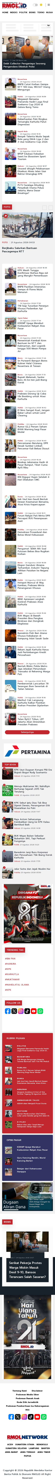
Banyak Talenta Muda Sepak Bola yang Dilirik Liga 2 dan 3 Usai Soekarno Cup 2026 (34, 139)
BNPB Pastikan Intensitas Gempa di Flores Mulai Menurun (31, 290)
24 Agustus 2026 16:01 (35, 580)
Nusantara (22, 79)
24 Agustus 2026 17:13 (35, 375)
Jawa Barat (11, 1452)
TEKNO (40, 12)
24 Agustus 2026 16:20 (35, 497)
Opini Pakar (23, 318)
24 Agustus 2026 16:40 (37, 424)
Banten (45, 1448)
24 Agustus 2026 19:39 (30, 116)
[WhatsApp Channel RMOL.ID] (40, 1011)
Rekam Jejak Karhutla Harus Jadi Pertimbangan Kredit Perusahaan (33, 652)
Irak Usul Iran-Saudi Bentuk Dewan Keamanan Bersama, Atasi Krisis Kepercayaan (33, 502)
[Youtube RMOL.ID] (34, 1011)
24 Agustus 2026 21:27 (25, 1258)
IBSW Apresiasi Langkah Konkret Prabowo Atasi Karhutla (31, 602)
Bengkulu (42, 1444)
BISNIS (32, 12)
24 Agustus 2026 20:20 (31, 82)
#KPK (8, 969)
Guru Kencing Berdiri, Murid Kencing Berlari (31, 1159)
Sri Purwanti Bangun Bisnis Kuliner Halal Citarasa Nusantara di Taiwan (32, 363)
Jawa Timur (43, 1452)
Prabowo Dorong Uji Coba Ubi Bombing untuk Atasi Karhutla (32, 396)
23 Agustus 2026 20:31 (30, 795)
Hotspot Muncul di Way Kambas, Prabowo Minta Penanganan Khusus (31, 585)
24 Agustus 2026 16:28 (30, 460)
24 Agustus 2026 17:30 (30, 338)
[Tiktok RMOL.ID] (27, 1011)
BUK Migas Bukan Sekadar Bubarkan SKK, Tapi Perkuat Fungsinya (29, 839)
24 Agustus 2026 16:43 (35, 391)
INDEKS (13, 12)
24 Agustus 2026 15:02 (30, 717)
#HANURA (10, 964)
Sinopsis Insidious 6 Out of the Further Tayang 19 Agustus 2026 (31, 1093)
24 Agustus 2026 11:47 (30, 811)
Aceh (10, 1444)
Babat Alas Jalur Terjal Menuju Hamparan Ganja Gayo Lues (30, 1126)
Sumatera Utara (24, 1444)
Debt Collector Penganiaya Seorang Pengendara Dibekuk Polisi (24, 65)
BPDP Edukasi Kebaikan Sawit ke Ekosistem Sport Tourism (32, 157)
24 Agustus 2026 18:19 (39, 284)
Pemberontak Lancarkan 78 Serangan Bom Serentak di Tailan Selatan (33, 686)
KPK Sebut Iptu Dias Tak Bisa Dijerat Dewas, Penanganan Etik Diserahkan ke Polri (32, 806)
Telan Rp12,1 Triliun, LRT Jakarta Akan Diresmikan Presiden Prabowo (31, 722)
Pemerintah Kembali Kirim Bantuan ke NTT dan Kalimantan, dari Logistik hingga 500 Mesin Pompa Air (32, 346)
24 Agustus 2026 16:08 (35, 546)
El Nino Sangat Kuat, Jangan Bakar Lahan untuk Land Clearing (34, 413)
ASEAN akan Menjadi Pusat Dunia (31, 1103)
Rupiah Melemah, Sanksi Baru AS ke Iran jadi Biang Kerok (32, 380)
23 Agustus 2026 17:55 (30, 861)
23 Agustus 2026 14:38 (30, 828)
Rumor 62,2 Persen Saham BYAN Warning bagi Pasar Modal (32, 429)
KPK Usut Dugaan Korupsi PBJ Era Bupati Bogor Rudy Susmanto (33, 771)
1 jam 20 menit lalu (19, 60)
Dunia (20, 497)
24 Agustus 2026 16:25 (39, 474)
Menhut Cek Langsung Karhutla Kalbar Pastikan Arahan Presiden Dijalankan (33, 703)
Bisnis (20, 358)
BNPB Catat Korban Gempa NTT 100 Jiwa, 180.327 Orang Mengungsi (34, 87)
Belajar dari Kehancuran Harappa (29, 1170)
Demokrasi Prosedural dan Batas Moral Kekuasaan (32, 533)
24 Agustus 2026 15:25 (35, 681)
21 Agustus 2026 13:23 (29, 844)
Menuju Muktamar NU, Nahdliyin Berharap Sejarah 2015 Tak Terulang (32, 789)
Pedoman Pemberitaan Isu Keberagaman (27, 1406)
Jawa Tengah (27, 1452)
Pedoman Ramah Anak (27, 1398)
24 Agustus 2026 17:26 (35, 358)
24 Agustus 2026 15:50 (35, 597)
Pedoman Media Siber (27, 1394)
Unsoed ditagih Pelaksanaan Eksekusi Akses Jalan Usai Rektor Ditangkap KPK (34, 171)
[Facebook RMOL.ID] (8, 1011)
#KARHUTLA (12, 974)
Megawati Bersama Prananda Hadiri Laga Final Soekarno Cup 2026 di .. (33, 1050)
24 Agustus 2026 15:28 (35, 647)
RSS (27, 1409)
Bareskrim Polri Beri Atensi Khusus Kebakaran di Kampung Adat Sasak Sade (33, 636)
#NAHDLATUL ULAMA (17, 984)
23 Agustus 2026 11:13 (30, 776)
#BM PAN (10, 958)
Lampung (34, 1448)
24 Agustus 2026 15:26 (36, 664)
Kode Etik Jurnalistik (27, 1402)
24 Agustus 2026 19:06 (30, 151)
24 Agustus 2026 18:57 (36, 166)
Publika (21, 424)
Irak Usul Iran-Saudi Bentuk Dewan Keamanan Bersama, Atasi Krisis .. (32, 1082)
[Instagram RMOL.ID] (21, 1011)
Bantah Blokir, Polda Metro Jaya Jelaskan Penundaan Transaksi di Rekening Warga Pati (34, 670)
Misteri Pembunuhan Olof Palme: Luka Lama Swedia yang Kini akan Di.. (33, 1115)
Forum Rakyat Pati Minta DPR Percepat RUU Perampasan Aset (34, 518)
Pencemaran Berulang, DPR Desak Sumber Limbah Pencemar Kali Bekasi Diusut (33, 446)
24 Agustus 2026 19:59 (35, 96)
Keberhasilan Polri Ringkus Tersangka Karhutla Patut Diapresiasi (32, 122)
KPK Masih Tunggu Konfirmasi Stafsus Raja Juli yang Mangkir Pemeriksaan (33, 273)
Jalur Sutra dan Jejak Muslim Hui (32, 869)
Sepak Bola (23, 131)
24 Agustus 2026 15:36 (35, 613)
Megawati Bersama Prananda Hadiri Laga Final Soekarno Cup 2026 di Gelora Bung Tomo (33, 103)
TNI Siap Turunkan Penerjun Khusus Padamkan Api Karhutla (33, 309)
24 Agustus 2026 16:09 (36, 530)
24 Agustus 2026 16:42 (35, 408)
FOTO (7, 207)
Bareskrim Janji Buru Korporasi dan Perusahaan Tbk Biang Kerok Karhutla (33, 855)
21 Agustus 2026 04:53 (23, 242)
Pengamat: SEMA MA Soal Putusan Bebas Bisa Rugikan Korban (33, 551)
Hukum (21, 166)
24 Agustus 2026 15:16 (35, 698)
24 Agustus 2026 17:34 (30, 321)
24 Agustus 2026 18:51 (39, 182)
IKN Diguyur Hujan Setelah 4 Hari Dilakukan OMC (33, 478)
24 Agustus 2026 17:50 (30, 303)
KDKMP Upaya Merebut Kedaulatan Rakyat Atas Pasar (31, 326)
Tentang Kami (19, 1390)
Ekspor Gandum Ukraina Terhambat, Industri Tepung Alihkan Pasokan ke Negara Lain (33, 569)
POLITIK (23, 12)
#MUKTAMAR (12, 979)
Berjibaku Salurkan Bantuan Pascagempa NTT (19, 249)
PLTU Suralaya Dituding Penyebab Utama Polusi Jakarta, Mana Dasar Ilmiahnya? (31, 189)
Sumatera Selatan (16, 1448)
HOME (5, 12)
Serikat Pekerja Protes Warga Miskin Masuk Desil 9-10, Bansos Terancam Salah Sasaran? (27, 1270)
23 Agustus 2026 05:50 (31, 872)
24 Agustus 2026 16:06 (35, 563)
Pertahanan (23, 301)
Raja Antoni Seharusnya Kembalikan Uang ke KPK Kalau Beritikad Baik (32, 822)
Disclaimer (37, 1390)
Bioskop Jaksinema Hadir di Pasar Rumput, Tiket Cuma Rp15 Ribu (33, 465)
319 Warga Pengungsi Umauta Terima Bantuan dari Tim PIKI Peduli (33, 1060)
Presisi (6, 60)
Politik (20, 96)
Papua (27, 1455)
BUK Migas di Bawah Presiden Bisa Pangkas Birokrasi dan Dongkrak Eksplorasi (31, 619)
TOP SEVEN (10, 764)
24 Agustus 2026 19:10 (30, 134)
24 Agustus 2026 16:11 (35, 513)
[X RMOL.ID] (14, 1011)
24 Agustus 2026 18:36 (36, 268)
